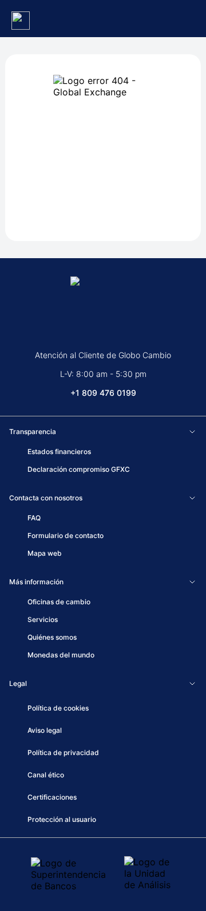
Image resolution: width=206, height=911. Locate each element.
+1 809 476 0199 (103, 393)
